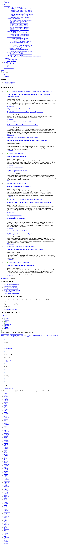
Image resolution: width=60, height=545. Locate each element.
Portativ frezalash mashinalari (14, 48)
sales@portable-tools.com (10, 309)
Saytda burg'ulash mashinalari (17, 171)
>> (9, 278)
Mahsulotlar (7, 6)
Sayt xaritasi (13, 334)
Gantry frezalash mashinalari (14, 31)
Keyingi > (6, 278)
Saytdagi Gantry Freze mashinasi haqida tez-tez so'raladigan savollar (29, 202)
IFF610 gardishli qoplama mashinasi (19, 23)
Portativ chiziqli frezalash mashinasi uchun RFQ (22, 125)
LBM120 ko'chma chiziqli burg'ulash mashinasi (22, 14)
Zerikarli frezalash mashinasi (8, 335)
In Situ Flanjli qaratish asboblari (23, 335)
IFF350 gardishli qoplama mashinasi (19, 21)
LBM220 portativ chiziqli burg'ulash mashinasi (21, 17)
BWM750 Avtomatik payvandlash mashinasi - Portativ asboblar (25, 56)
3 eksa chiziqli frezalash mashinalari (19, 42)
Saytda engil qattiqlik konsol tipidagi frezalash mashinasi (25, 234)
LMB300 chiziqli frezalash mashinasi (22, 44)
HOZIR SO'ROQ (5, 315)
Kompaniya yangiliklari (13, 59)
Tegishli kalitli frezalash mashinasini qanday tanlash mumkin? (27, 140)
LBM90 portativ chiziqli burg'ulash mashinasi (21, 11)
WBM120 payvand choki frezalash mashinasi (21, 51)
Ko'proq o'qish (10, 106)
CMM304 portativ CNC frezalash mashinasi (21, 54)
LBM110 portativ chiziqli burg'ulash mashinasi (21, 13)
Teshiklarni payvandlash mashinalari (16, 55)
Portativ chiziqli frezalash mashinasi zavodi (21, 265)
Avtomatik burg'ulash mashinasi (27, 336)
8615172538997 (8, 349)
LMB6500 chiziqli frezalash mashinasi (22, 45)
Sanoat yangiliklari (11, 61)
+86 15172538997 (8, 388)
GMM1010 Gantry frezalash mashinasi (19, 32)
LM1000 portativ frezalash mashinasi (22, 39)
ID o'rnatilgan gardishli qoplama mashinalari (21, 20)
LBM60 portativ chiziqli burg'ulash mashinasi (21, 10)
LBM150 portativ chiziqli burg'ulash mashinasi (21, 16)
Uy (4, 4)
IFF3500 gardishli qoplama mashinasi (19, 28)
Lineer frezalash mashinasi (12, 336)
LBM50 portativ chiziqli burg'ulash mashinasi (21, 8)
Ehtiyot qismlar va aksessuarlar (11, 293)
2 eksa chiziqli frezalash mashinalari (19, 38)
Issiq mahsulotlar (5, 334)
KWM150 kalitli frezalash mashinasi (19, 49)
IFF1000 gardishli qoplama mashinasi (19, 24)
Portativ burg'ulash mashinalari (17, 156)
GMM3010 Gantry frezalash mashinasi (19, 35)
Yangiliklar (6, 58)
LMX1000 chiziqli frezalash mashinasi (22, 47)
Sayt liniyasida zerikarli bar (16, 218)
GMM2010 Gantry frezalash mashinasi (19, 34)
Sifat (8, 65)
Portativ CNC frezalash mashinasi (15, 52)
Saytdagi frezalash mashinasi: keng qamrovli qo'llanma (25, 112)
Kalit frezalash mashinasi (38, 335)
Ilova (8, 66)
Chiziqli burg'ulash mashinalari (14, 7)
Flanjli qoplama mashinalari (13, 18)
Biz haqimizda (7, 62)
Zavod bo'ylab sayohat (12, 63)
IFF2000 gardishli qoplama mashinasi (19, 27)
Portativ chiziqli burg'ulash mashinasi (19, 186)
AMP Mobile (19, 334)
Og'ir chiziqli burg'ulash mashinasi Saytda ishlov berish (25, 249)
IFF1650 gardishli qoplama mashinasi (19, 25)
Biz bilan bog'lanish (9, 68)
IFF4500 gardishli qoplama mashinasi (19, 30)
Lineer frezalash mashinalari (14, 37)
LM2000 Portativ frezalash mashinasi (22, 41)
